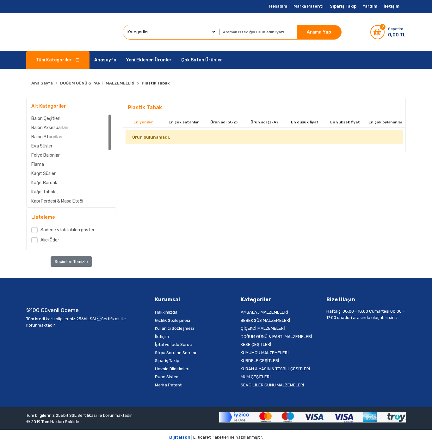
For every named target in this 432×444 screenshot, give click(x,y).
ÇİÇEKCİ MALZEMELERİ (263, 328)
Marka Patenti (308, 6)
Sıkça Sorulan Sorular (176, 352)
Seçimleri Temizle (71, 261)
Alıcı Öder (49, 240)
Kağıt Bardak (44, 182)
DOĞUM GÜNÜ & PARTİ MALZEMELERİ (276, 336)
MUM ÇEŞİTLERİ (256, 376)
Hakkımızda (166, 312)
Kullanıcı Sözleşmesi (174, 328)
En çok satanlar (184, 122)
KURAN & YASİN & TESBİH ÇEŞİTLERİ (275, 368)
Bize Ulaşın (340, 300)
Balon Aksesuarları (49, 127)
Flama (37, 164)
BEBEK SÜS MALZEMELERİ (265, 320)
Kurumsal (167, 300)
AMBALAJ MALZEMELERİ (264, 312)
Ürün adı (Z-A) (264, 122)
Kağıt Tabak (43, 192)
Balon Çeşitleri (45, 118)
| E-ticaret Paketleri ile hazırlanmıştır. (216, 437)
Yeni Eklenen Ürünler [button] (149, 60)
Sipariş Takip (343, 6)
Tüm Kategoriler (54, 60)
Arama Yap (319, 32)
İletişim (391, 6)
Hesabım (278, 6)
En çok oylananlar (385, 122)
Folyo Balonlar (45, 155)
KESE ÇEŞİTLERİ (256, 344)
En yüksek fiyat (345, 122)
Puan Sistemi (168, 376)
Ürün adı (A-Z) (224, 122)
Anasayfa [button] (105, 60)
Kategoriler (256, 300)
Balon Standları (46, 137)
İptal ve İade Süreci (174, 344)
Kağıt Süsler (43, 173)
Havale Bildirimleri (172, 368)
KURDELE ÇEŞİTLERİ (260, 360)
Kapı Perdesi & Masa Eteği (57, 201)
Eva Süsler (41, 146)
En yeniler (143, 122)
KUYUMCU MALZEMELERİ (265, 352)
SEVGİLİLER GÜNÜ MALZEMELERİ (272, 385)
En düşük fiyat (304, 122)
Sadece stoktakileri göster (67, 230)
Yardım (370, 6)
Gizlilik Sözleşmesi (172, 320)
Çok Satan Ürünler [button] (201, 60)
